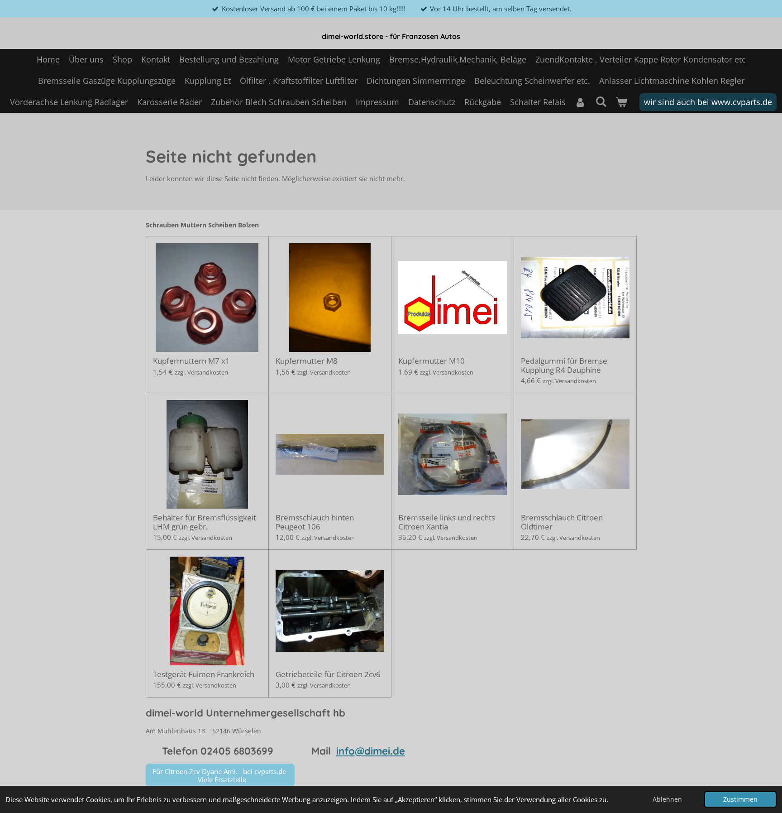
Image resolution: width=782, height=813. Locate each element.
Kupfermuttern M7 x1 (191, 361)
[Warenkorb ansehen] (621, 102)
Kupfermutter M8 (307, 361)
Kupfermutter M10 (431, 361)
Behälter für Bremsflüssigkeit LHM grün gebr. (204, 522)
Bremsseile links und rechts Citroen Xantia (446, 522)
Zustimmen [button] (740, 799)
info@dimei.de (370, 751)
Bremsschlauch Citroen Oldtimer (562, 522)
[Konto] (580, 102)
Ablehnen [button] (667, 799)
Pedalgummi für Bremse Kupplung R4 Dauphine (564, 365)
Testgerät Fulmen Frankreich (203, 674)
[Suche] (601, 101)
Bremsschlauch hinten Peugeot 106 (315, 522)
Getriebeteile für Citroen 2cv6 (328, 674)
